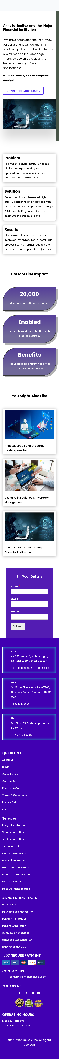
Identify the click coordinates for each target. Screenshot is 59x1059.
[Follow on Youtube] (38, 993)
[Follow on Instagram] (32, 993)
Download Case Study (23, 91)
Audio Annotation (13, 839)
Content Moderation (15, 853)
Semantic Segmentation (17, 940)
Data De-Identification (16, 888)
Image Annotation (13, 825)
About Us (7, 760)
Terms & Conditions (14, 795)
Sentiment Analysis (14, 947)
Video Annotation (13, 832)
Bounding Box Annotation (17, 911)
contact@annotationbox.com (27, 977)
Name (15, 586)
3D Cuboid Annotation (16, 933)
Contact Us (9, 781)
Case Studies (10, 774)
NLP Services (9, 904)
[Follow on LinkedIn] (26, 993)
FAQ (4, 809)
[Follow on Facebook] (19, 993)
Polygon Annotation (14, 918)
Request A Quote (12, 788)
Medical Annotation (14, 860)
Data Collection (12, 881)
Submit (18, 626)
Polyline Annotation (14, 926)
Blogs (5, 767)
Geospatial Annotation (16, 867)
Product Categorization (16, 874)
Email (15, 599)
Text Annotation (12, 846)
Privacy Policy (10, 802)
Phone (15, 611)
